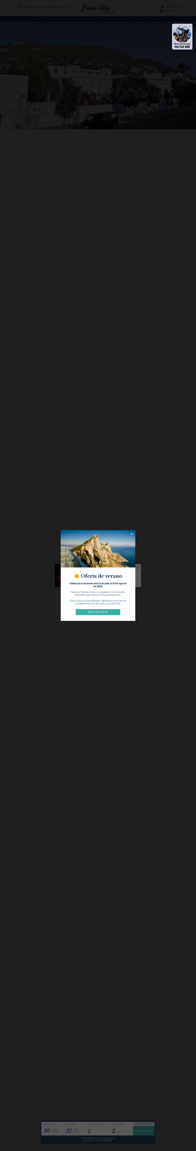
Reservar (98, 612)
